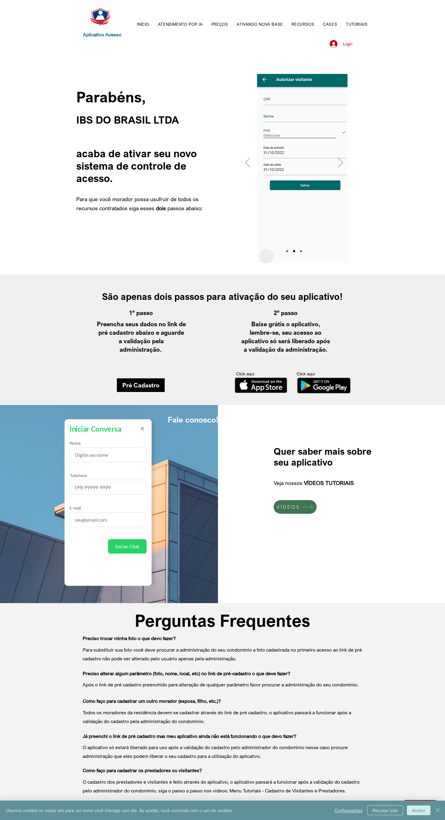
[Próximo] (340, 163)
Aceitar (418, 810)
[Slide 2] (294, 251)
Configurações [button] (348, 810)
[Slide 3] (301, 251)
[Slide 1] (287, 251)
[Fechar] (437, 810)
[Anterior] (247, 163)
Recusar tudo (385, 810)
